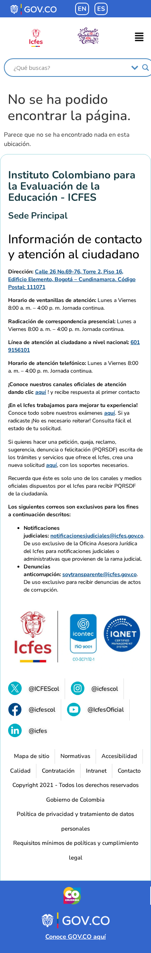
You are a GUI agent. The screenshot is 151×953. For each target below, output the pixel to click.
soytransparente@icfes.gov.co (99, 574)
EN (82, 9)
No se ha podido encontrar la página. (69, 108)
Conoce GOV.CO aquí (75, 937)
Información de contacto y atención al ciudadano (75, 247)
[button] (139, 37)
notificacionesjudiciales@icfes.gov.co (96, 535)
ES (101, 9)
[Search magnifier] (145, 67)
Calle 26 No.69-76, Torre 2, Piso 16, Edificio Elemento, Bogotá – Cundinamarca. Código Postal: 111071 (72, 279)
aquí (40, 392)
